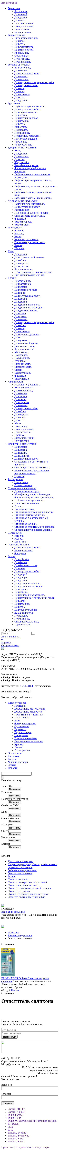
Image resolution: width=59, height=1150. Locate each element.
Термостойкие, (22, 372)
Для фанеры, (21, 266)
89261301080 (27, 686)
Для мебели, (21, 76)
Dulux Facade (15, 1114)
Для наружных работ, (26, 85)
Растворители (15, 479)
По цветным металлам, (27, 135)
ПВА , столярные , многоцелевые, (33, 272)
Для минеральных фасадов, (29, 595)
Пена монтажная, (24, 23)
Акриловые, (21, 11)
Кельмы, (19, 233)
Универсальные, (23, 550)
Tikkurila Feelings (17, 1132)
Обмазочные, (21, 55)
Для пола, (19, 41)
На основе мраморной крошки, (31, 212)
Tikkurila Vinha (16, 1141)
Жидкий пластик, (24, 349)
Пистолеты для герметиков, (29, 242)
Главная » (13, 932)
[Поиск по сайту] (33, 634)
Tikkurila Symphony (18, 1135)
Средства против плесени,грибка (33, 529)
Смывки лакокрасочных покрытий (27, 882)
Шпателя (19, 248)
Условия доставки (18, 762)
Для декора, (20, 298)
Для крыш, (20, 313)
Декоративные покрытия (22, 147)
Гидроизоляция (16, 35)
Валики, (19, 230)
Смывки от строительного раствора (28, 894)
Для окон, (19, 88)
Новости (13, 768)
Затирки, (19, 535)
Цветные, (19, 435)
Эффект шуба (22, 224)
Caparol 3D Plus (16, 1109)
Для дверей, (21, 574)
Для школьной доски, (26, 343)
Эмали (11, 556)
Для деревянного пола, (27, 304)
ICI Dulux (13, 1123)
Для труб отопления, (26, 609)
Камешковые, (22, 209)
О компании (15, 753)
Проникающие (22, 61)
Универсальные (23, 32)
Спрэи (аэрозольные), (26, 621)
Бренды (12, 759)
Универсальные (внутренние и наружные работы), (31, 472)
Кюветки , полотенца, (26, 239)
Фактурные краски (18, 544)
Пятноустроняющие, (25, 138)
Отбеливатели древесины (22, 870)
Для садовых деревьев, (27, 334)
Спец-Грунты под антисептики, (32, 467)
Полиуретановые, (24, 26)
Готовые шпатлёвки (19, 64)
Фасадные (20, 553)
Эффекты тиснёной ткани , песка (33, 198)
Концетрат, (20, 126)
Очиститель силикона (20, 873)
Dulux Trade (14, 1117)
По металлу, (21, 129)
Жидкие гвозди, (23, 269)
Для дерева (20, 100)
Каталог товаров (17, 702)
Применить (14, 789)
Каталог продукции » (20, 935)
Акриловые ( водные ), (27, 384)
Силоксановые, (23, 366)
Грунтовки (14, 103)
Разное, (18, 245)
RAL (10, 1129)
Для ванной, (21, 14)
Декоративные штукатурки (23, 200)
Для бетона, (21, 70)
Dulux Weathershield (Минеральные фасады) (32, 1120)
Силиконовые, (22, 29)
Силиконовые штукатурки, (29, 215)
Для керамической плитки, (29, 257)
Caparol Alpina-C (17, 1111)
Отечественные (23, 485)
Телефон (6, 1093)
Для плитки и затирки (20, 861)
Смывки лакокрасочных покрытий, (34, 512)
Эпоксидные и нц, (24, 437)
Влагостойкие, (22, 67)
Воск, (17, 150)
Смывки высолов (17, 879)
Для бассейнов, (22, 283)
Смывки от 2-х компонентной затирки (29, 888)
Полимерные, (22, 58)
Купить (15, 990)
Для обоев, (20, 260)
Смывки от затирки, (25, 523)
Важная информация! (13, 911)
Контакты (13, 756)
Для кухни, (20, 316)
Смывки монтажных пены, (29, 515)
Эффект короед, (23, 221)
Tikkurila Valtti (15, 1138)
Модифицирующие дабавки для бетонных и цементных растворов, (33, 496)
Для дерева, (20, 17)
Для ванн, (19, 292)
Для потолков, (22, 94)
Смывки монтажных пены (23, 885)
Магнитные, (21, 352)
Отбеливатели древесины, (29, 500)
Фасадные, (20, 218)
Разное (11, 876)
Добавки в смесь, (24, 49)
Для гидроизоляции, (25, 112)
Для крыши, (21, 589)
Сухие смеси (15, 532)
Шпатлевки (20, 541)
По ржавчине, (22, 132)
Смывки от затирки (19, 891)
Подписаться (9, 1037)
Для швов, (20, 20)
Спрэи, (18, 369)
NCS (10, 1126)
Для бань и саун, (23, 390)
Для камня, (20, 399)
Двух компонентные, (26, 38)
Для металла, (21, 79)
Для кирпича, (22, 402)
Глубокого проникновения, (29, 106)
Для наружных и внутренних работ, (34, 82)
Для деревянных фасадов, (28, 307)
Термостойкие (22, 624)
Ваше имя (6, 1084)
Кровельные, (21, 52)
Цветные (19, 476)
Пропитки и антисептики (22, 443)
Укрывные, (20, 141)
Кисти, (18, 236)
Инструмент (15, 227)
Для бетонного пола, (26, 289)
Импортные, (21, 482)
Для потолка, (21, 120)
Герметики (14, 8)
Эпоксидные (21, 378)
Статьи (12, 765)
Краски (12, 278)
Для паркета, (21, 263)
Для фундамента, (23, 46)
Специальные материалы (22, 488)
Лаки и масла (15, 381)
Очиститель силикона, (26, 503)
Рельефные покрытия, (26, 165)
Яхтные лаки (21, 440)
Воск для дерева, (23, 387)
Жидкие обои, (22, 162)
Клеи (11, 251)
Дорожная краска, (24, 346)
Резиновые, (20, 360)
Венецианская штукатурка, (29, 203)
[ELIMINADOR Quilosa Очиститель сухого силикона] (8, 975)
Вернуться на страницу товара (32, 1147)
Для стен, (19, 43)
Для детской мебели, (25, 310)
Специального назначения (29, 275)
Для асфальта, (22, 559)
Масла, (18, 423)
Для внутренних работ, (27, 73)
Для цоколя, (21, 340)
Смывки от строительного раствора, (34, 526)
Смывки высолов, (24, 509)
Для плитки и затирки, (27, 491)
